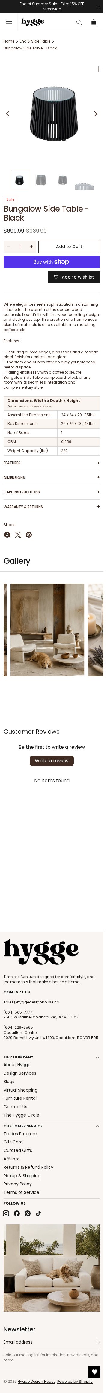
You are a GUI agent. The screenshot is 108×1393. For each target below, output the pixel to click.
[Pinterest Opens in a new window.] (28, 530)
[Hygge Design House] (41, 952)
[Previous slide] (8, 111)
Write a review (52, 756)
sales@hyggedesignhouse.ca (31, 1002)
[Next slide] (96, 111)
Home (9, 41)
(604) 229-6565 (18, 1027)
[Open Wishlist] (94, 1372)
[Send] (97, 1342)
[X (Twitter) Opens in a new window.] (18, 530)
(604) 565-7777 (18, 1012)
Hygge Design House (37, 1381)
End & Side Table (35, 41)
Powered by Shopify (75, 1381)
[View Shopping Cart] (94, 22)
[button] (8, 22)
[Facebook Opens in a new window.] (7, 530)
